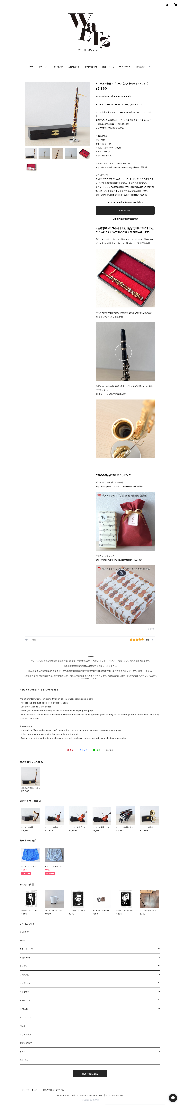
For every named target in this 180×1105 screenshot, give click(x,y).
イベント (23, 1051)
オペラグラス (25, 1017)
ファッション (25, 975)
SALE (22, 940)
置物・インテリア (27, 1000)
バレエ (22, 1026)
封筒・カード (25, 957)
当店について (108, 66)
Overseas (124, 66)
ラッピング (58, 66)
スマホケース (25, 1034)
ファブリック (25, 983)
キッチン (23, 966)
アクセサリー (25, 992)
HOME (30, 66)
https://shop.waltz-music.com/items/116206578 (119, 486)
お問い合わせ (91, 66)
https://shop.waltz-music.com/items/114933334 (119, 560)
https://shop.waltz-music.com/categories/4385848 (122, 195)
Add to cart (125, 210)
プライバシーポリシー (30, 1090)
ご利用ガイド (74, 66)
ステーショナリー (27, 949)
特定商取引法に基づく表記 (53, 1090)
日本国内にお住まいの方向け (125, 219)
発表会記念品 (26, 1043)
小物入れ (24, 1009)
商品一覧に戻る (90, 1073)
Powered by (87, 1100)
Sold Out (24, 1060)
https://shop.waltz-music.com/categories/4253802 (121, 167)
